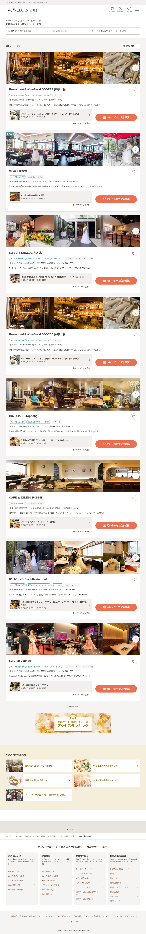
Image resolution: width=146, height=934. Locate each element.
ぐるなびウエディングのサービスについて (119, 916)
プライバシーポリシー (46, 916)
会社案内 (14, 916)
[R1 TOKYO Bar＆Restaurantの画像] (73, 557)
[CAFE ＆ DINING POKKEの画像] (73, 476)
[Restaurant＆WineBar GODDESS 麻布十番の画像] (73, 68)
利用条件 (32, 916)
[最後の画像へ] (135, 67)
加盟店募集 (96, 916)
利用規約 (23, 916)
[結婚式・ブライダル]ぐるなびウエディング (22, 836)
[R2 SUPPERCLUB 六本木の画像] (73, 231)
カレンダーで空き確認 (118, 117)
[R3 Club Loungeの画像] (73, 639)
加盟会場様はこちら (81, 916)
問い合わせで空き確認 (118, 199)
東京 (72, 836)
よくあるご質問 (73, 922)
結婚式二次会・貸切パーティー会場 (54, 836)
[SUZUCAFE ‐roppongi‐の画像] (73, 394)
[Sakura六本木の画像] (73, 149)
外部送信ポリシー (65, 916)
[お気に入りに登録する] (134, 90)
